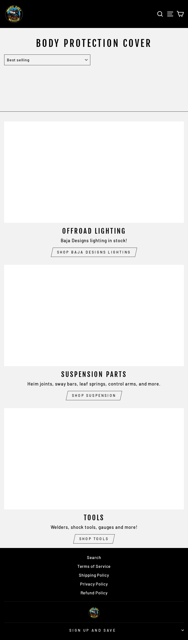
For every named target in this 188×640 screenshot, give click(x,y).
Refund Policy (94, 592)
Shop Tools (94, 539)
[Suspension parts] (94, 315)
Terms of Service (94, 566)
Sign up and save (93, 630)
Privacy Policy (94, 583)
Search (94, 557)
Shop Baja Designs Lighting (94, 252)
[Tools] (94, 458)
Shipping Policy (94, 575)
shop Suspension (94, 395)
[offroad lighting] (94, 172)
